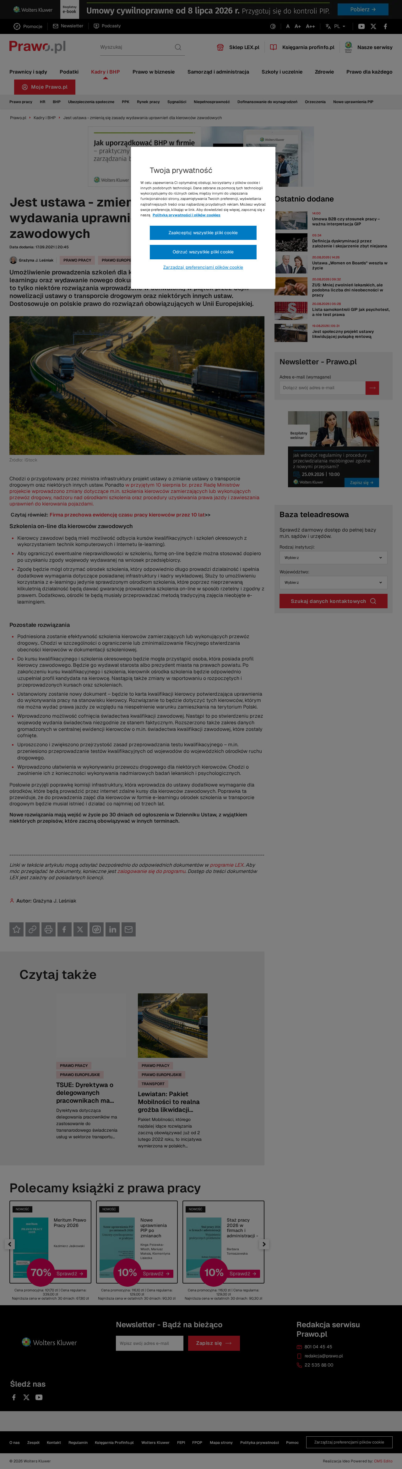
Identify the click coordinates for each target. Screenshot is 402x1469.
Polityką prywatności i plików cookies (186, 215)
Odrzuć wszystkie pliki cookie (203, 252)
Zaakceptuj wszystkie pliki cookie (203, 232)
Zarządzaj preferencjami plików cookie (203, 267)
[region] (203, 218)
